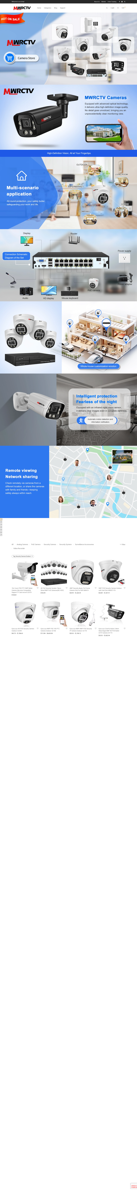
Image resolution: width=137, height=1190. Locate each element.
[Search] (107, 8)
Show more (14, 595)
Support (62, 8)
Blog (55, 8)
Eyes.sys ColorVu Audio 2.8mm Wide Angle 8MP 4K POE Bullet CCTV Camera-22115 (109, 631)
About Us (97, 1)
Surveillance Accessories (84, 544)
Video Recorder (19, 548)
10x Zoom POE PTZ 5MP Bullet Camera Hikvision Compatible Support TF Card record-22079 (22, 590)
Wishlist (103, 1)
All (12, 544)
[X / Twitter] (124, 1)
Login (112, 8)
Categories (47, 8)
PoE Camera (35, 544)
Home (39, 8)
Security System (65, 544)
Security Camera (50, 544)
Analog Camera (22, 544)
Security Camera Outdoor (22, 556)
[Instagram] (122, 1)
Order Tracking (112, 1)
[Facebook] (119, 1)
